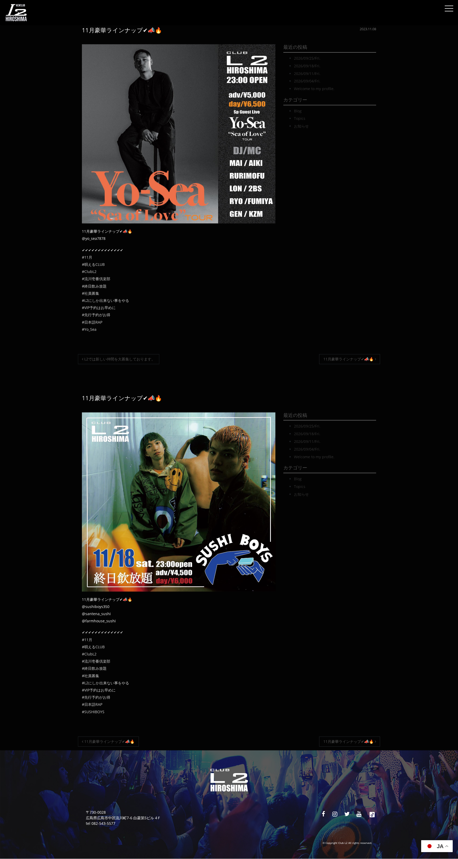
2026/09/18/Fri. (307, 65)
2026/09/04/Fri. (307, 80)
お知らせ (301, 126)
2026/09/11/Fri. (307, 73)
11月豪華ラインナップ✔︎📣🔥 (349, 359)
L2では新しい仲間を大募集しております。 (119, 359)
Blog (298, 110)
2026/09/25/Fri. (307, 58)
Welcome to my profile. (314, 88)
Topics (299, 118)
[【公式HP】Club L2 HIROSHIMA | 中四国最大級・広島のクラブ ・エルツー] (16, 12)
